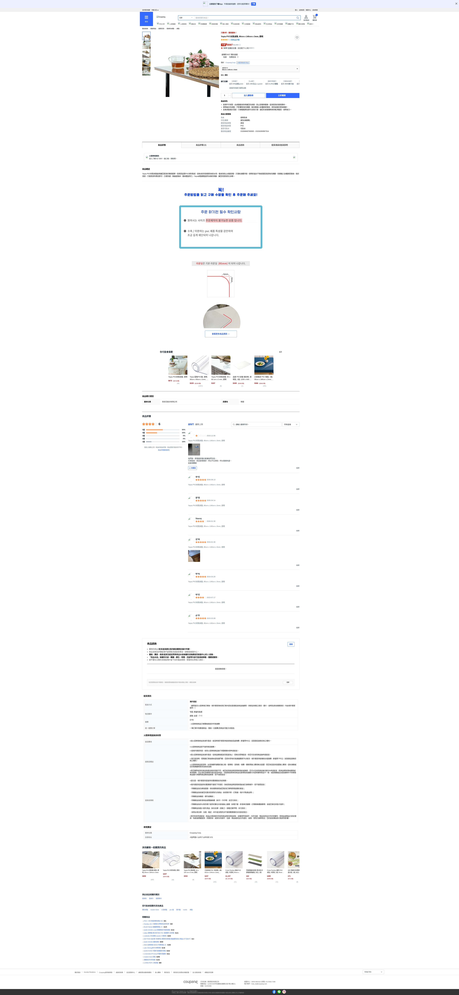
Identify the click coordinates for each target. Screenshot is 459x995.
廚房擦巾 (159, 898)
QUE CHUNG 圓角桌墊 (151, 942)
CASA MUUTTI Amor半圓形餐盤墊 (155, 954)
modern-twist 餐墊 (150, 957)
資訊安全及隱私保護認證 (181, 972)
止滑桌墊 (164, 910)
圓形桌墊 (145, 910)
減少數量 (229, 94)
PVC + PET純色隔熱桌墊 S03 (153, 921)
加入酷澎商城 (197, 972)
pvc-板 (172, 910)
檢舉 (288, 682)
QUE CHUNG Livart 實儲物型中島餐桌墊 (157, 930)
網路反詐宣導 (209, 972)
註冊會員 (301, 10)
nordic (185, 910)
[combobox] (290, 424)
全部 (180, 18)
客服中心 (308, 10)
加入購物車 (248, 95)
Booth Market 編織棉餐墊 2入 (153, 927)
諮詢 (291, 644)
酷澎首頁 (145, 29)
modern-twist (154, 910)
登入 (296, 10)
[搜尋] (298, 17)
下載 (253, 4)
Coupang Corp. (237, 63)
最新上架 (199, 424)
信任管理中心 (130, 972)
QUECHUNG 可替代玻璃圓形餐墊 (155, 951)
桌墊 (178, 29)
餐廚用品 (153, 29)
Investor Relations (90, 972)
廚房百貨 (161, 29)
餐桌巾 (151, 898)
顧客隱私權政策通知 (145, 972)
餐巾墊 (178, 910)
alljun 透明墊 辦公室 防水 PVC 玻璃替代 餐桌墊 (159, 933)
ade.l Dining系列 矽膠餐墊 (152, 948)
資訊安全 (167, 972)
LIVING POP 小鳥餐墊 (151, 963)
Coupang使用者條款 (105, 972)
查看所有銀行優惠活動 (237, 88)
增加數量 (229, 96)
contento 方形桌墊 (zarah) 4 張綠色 (155, 936)
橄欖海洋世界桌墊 (150, 960)
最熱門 (191, 424)
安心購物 (158, 972)
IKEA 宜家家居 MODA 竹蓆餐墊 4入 (155, 945)
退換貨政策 (119, 972)
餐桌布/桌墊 (170, 29)
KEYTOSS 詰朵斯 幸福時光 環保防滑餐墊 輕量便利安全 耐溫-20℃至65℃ (167, 939)
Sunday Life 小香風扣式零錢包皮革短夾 (156, 924)
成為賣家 (315, 10)
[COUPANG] (191, 983)
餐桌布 (144, 898)
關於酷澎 (77, 972)
